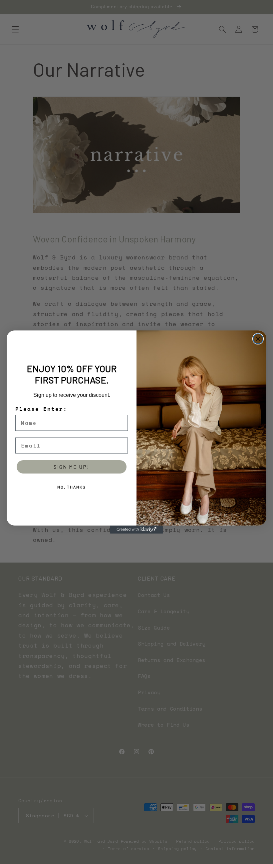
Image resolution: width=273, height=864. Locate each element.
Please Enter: (41, 409)
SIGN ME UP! (72, 467)
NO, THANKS (71, 487)
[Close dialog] (258, 339)
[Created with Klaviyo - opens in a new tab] (136, 530)
